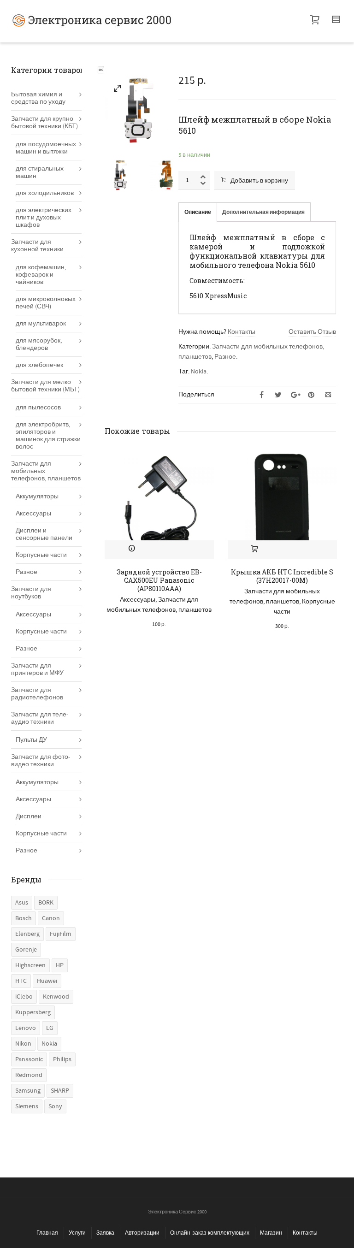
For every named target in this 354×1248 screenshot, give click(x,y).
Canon (51, 918)
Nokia (198, 371)
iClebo (24, 997)
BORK (45, 903)
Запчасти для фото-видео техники (40, 761)
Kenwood (56, 997)
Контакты (241, 332)
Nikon (23, 1044)
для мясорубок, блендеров (39, 344)
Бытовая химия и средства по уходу (38, 98)
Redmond (28, 1075)
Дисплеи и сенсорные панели (44, 534)
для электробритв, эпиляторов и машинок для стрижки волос (48, 435)
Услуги (77, 1233)
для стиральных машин (40, 172)
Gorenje (26, 950)
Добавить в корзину (259, 181)
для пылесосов (38, 407)
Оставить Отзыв (312, 332)
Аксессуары (137, 600)
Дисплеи (28, 816)
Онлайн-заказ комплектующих (209, 1233)
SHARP (60, 1091)
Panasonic (29, 1059)
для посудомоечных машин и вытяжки (46, 148)
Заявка (105, 1233)
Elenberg (27, 934)
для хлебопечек (39, 365)
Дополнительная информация (263, 212)
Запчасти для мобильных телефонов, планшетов (46, 471)
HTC (21, 981)
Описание (197, 212)
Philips (62, 1059)
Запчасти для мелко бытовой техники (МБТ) (45, 386)
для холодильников (45, 193)
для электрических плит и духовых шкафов (43, 217)
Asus (21, 903)
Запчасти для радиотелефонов (37, 694)
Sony (55, 1106)
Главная (47, 1233)
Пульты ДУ (31, 740)
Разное (225, 357)
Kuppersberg (33, 1012)
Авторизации (142, 1233)
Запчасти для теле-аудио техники (39, 718)
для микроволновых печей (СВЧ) (46, 303)
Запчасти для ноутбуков (31, 593)
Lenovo (25, 1028)
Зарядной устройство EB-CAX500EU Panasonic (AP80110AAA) (159, 580)
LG (49, 1028)
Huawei (47, 981)
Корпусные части (41, 555)
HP (60, 965)
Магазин (271, 1233)
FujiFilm (60, 934)
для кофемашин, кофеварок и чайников (41, 274)
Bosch (23, 918)
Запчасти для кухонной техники (37, 246)
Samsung (28, 1091)
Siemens (26, 1106)
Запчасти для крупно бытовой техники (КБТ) (44, 122)
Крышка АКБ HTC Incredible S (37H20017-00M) (282, 576)
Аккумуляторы (37, 496)
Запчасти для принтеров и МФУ (37, 669)
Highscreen (30, 965)
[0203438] (117, 90)
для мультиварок (41, 323)
